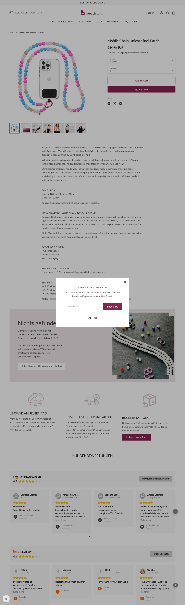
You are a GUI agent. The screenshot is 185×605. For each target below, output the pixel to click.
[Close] (125, 282)
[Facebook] (89, 318)
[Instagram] (95, 318)
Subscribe (112, 306)
